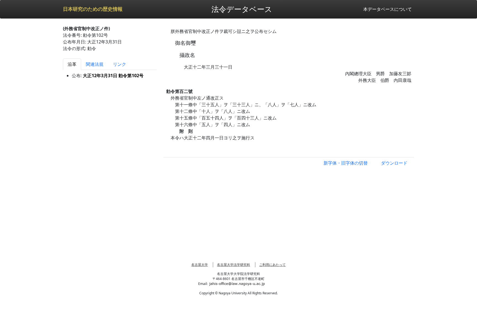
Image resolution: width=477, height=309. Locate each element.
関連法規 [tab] (95, 64)
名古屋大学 (199, 264)
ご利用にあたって (272, 264)
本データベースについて (387, 9)
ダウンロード (394, 163)
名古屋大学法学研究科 (233, 264)
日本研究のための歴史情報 (93, 9)
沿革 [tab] (72, 64)
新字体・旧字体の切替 (346, 163)
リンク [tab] (119, 64)
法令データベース (241, 9)
